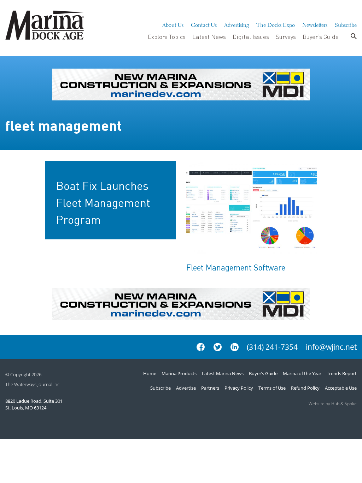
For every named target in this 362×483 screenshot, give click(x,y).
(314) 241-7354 (272, 347)
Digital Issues (251, 36)
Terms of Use (272, 388)
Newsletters (314, 24)
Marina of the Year (302, 373)
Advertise (186, 388)
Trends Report (342, 373)
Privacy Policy (238, 388)
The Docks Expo (275, 24)
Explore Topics (167, 36)
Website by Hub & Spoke (333, 404)
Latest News (209, 36)
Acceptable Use (341, 388)
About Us (172, 24)
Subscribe (346, 24)
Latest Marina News (223, 373)
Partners (210, 388)
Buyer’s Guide (321, 36)
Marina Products (179, 373)
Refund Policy (305, 388)
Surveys (286, 36)
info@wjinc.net (331, 347)
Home (149, 373)
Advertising (236, 24)
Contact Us (204, 24)
